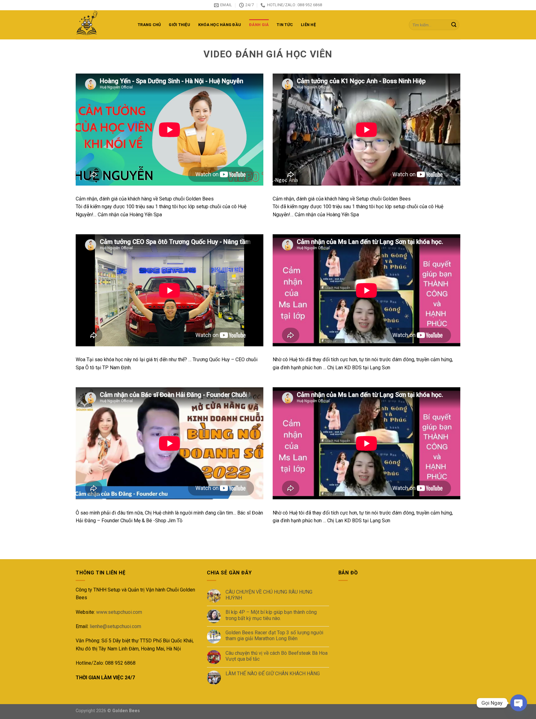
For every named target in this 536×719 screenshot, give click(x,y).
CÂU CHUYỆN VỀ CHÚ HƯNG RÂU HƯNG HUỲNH (269, 595)
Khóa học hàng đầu (219, 24)
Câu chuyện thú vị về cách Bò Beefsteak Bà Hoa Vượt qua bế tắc (277, 656)
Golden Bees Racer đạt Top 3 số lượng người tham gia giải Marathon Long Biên (274, 635)
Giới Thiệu (179, 24)
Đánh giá (259, 24)
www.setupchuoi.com (119, 612)
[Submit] (454, 25)
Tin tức (285, 24)
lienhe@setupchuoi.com (115, 626)
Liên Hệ (308, 24)
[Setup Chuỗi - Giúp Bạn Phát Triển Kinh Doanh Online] (102, 24)
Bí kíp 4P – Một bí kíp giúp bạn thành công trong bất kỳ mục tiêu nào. (271, 615)
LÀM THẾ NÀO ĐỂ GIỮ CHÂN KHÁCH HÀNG (273, 673)
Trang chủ (149, 24)
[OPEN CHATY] (518, 702)
